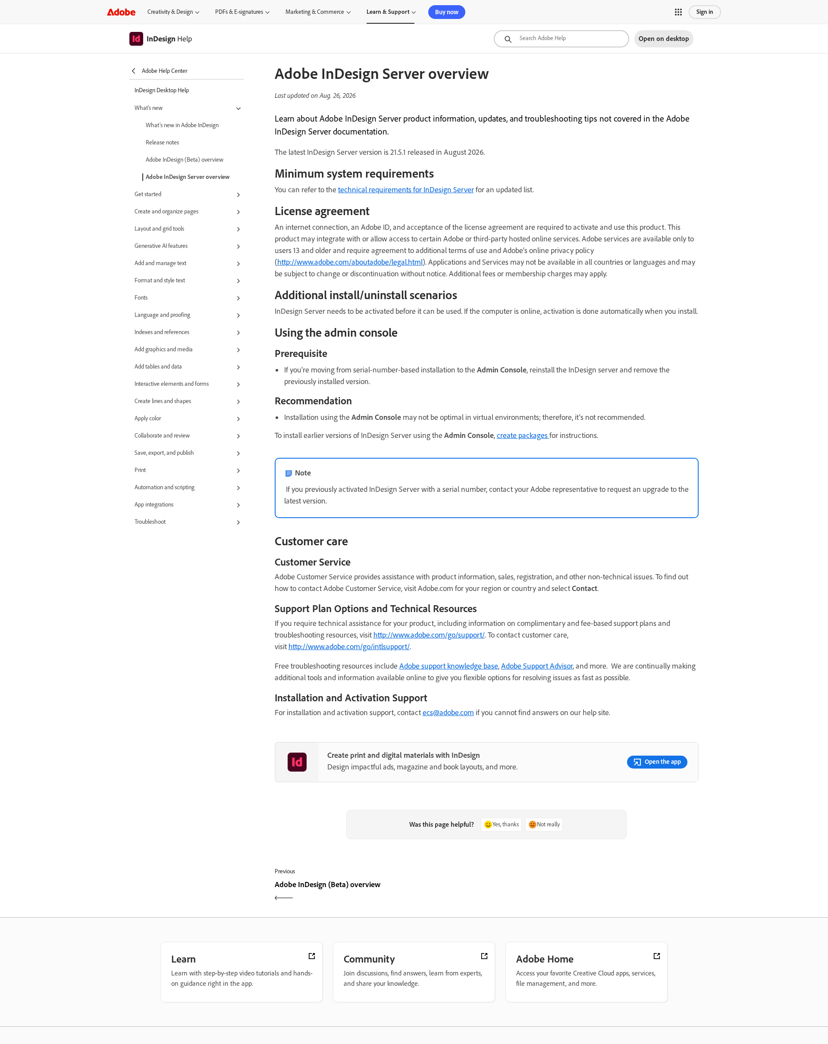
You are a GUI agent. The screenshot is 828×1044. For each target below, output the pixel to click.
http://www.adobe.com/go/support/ (429, 635)
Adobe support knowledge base (448, 666)
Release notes (162, 142)
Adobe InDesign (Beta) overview (184, 159)
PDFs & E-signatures (239, 12)
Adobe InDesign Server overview (187, 177)
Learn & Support (388, 12)
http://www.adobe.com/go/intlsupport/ (349, 646)
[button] (678, 12)
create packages (523, 435)
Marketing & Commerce (314, 12)
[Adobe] (121, 12)
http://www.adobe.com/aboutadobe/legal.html (350, 262)
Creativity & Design (170, 12)
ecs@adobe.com (448, 712)
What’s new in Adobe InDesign (182, 125)
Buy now (446, 12)
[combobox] (561, 38)
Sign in (704, 12)
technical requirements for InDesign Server (406, 189)
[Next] (594, 892)
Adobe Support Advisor (537, 666)
